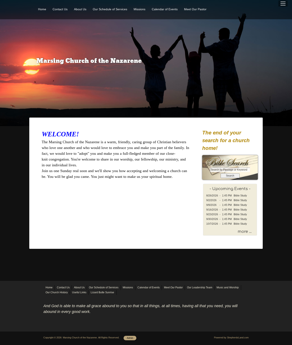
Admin (130, 338)
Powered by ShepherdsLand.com (231, 337)
